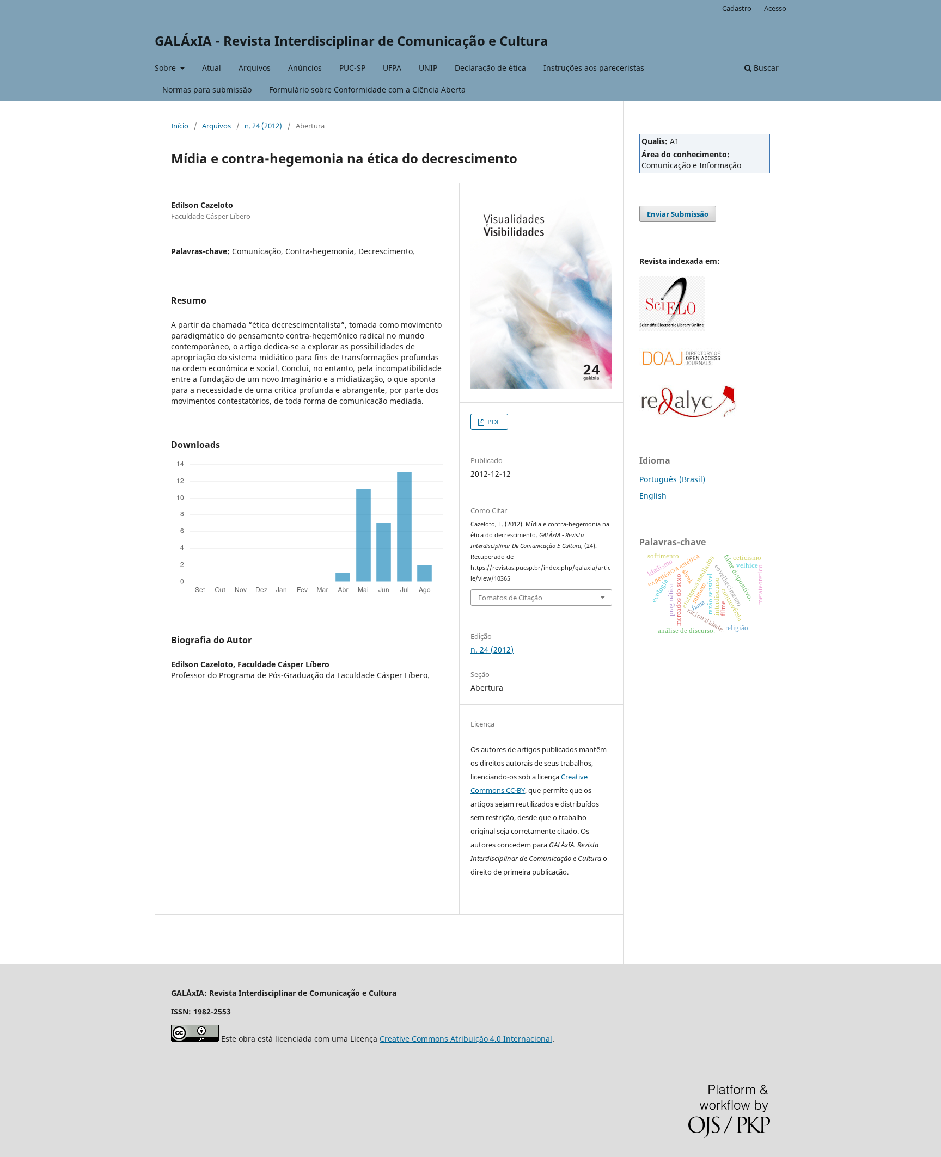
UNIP (428, 68)
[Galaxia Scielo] (672, 328)
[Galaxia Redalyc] (688, 415)
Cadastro (736, 8)
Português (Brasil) (672, 479)
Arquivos (255, 68)
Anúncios (305, 68)
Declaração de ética (490, 68)
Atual (211, 68)
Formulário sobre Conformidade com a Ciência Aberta (367, 89)
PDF (493, 422)
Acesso (775, 8)
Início (179, 126)
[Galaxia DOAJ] (680, 378)
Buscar (765, 68)
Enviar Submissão (677, 214)
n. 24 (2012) (263, 126)
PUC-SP (352, 68)
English (653, 495)
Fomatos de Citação (510, 597)
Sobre (166, 68)
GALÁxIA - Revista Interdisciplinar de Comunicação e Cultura (351, 41)
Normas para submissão (207, 89)
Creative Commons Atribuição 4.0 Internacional (466, 1038)
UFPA (392, 68)
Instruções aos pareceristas (593, 68)
